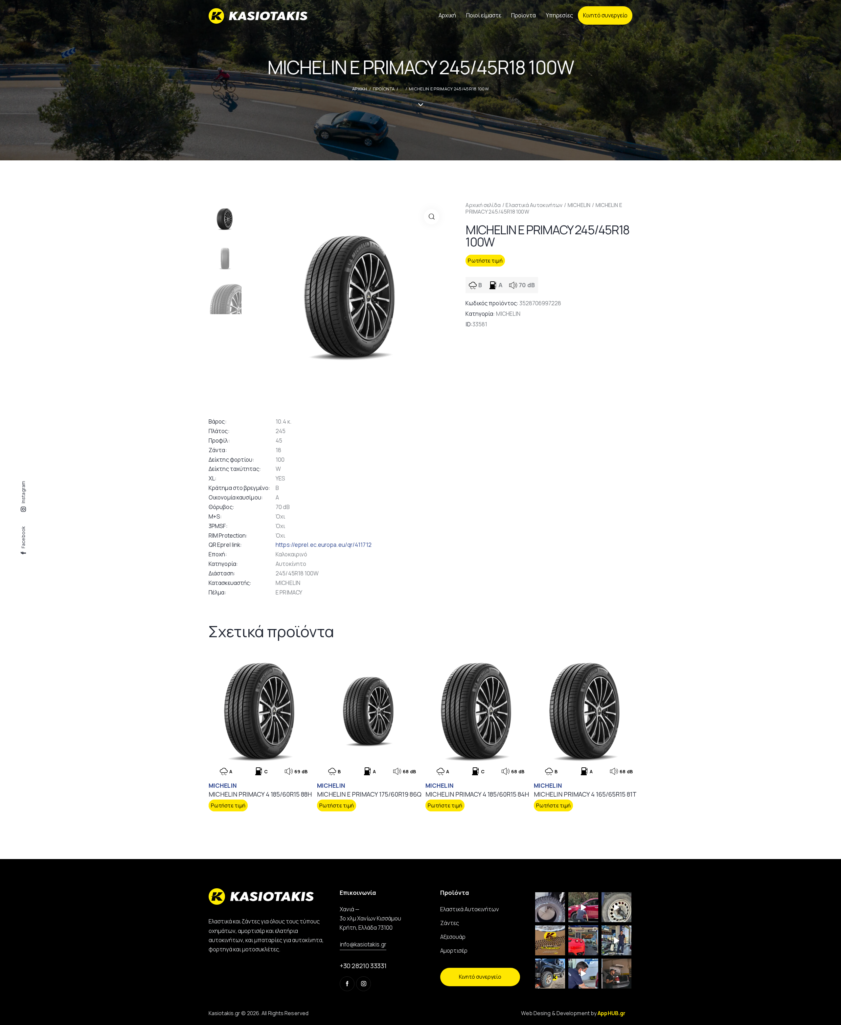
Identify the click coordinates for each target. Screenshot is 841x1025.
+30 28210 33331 (363, 965)
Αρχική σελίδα (483, 205)
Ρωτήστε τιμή (485, 260)
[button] (431, 216)
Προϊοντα (384, 89)
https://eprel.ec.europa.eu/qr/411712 (324, 544)
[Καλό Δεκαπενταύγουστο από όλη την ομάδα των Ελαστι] (550, 940)
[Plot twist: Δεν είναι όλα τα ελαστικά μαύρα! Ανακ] (616, 940)
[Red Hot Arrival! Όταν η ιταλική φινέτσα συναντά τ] (583, 940)
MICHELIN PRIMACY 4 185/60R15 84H (477, 794)
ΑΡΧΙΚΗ (359, 89)
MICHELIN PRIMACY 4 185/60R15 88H (260, 794)
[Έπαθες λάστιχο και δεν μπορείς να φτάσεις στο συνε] (583, 907)
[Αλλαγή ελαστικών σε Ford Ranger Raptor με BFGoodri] (550, 907)
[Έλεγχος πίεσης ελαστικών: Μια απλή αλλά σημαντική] (616, 974)
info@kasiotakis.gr (363, 944)
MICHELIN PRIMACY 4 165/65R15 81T (585, 794)
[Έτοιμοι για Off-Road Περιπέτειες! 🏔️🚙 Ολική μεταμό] (550, 974)
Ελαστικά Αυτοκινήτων (534, 205)
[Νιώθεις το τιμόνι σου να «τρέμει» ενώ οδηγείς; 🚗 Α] (616, 907)
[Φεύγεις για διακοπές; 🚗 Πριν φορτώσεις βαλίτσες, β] (583, 974)
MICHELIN (579, 205)
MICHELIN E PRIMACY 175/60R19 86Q (369, 794)
